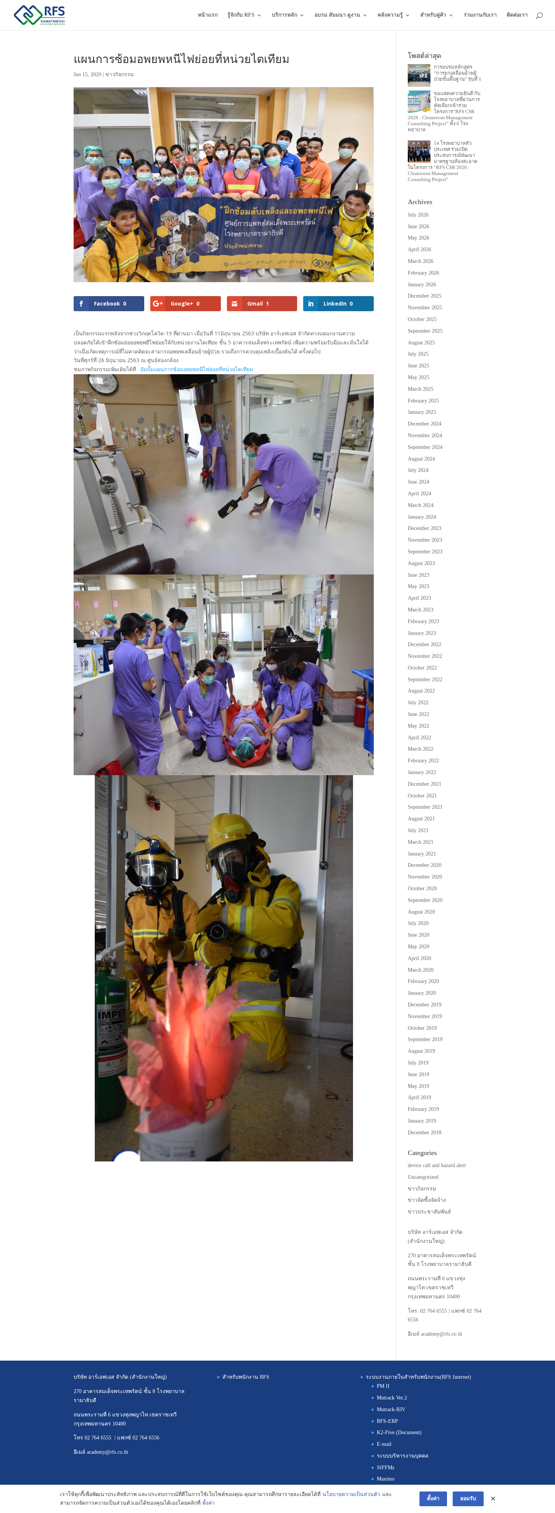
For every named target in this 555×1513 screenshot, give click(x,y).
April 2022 (419, 737)
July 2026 (418, 215)
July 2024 (418, 470)
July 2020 (418, 923)
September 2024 (425, 447)
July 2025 (418, 354)
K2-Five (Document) (399, 1432)
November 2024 (425, 435)
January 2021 (422, 854)
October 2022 (422, 668)
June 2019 (418, 1074)
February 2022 (423, 760)
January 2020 (422, 993)
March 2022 (420, 749)
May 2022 (418, 726)
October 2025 (422, 319)
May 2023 (418, 586)
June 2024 (418, 482)
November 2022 (425, 656)
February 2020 (423, 981)
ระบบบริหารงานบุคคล (403, 1456)
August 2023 (421, 563)
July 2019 (418, 1063)
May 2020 (418, 946)
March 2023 (420, 610)
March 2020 (420, 970)
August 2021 (421, 819)
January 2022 (422, 772)
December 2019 (424, 1005)
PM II (383, 1386)
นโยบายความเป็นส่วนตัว (351, 1494)
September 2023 (425, 552)
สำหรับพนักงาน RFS (245, 1377)
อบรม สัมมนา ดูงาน (337, 15)
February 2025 (423, 401)
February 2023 (423, 621)
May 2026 (418, 238)
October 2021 (422, 796)
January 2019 (422, 1121)
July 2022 (418, 702)
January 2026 (422, 284)
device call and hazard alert (437, 1165)
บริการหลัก (284, 15)
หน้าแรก (207, 15)
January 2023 (422, 633)
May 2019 (418, 1086)
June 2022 (418, 714)
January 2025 (422, 412)
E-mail (384, 1444)
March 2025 (420, 389)
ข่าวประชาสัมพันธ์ (429, 1212)
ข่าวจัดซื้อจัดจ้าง (427, 1200)
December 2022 (424, 644)
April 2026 (419, 249)
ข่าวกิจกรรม (119, 74)
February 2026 (423, 273)
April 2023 (419, 598)
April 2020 (419, 958)
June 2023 (418, 575)
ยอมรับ (468, 1498)
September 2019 (425, 1039)
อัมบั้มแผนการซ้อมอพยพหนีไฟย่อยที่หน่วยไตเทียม (196, 369)
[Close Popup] (493, 1499)
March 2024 (420, 505)
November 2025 (425, 307)
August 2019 (421, 1051)
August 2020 (421, 912)
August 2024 (421, 459)
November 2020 (425, 877)
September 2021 (425, 807)
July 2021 (418, 830)
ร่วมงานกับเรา (480, 15)
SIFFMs (385, 1467)
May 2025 (418, 377)
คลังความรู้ (390, 15)
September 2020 (425, 900)
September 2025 (425, 331)
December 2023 (424, 528)
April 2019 (419, 1097)
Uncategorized (423, 1177)
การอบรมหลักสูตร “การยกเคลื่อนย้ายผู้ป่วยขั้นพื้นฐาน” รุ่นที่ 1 (457, 73)
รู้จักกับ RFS (240, 15)
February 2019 (423, 1109)
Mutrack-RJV (391, 1409)
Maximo (386, 1479)
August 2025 (421, 343)
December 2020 (424, 865)
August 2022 (421, 691)
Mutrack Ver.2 (392, 1398)
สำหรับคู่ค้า (433, 15)
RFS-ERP (387, 1421)
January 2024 (422, 517)
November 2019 (425, 1016)
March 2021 (420, 842)
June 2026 (418, 226)
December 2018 (424, 1132)
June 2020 (418, 935)
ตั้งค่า (208, 1503)
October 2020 (422, 888)
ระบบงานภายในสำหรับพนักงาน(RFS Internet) (418, 1377)
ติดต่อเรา (517, 15)
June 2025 (418, 366)
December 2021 (424, 784)
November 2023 (425, 540)
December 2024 (424, 424)
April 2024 (419, 493)
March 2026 (420, 261)
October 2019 (422, 1028)
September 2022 (425, 679)
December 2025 (424, 296)
